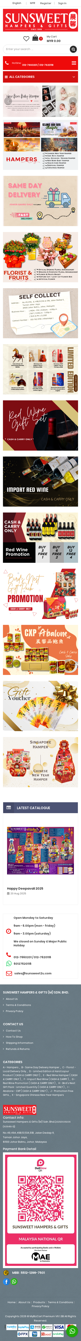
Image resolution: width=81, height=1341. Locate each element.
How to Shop (14, 1037)
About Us (12, 999)
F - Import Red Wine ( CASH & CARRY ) (46, 1079)
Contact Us (13, 1031)
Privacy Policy (14, 1011)
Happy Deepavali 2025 (25, 888)
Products (39, 1302)
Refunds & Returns (18, 1049)
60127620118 (22, 964)
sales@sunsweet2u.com (33, 973)
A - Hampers (10, 1067)
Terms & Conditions (18, 1005)
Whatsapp (14, 1281)
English (17, 3)
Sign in (62, 3)
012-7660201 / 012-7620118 (37, 65)
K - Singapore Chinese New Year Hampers (38, 1095)
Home (12, 1302)
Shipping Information (19, 1043)
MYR (33, 3)
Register (45, 3)
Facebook (6, 1281)
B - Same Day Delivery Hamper (40, 1067)
